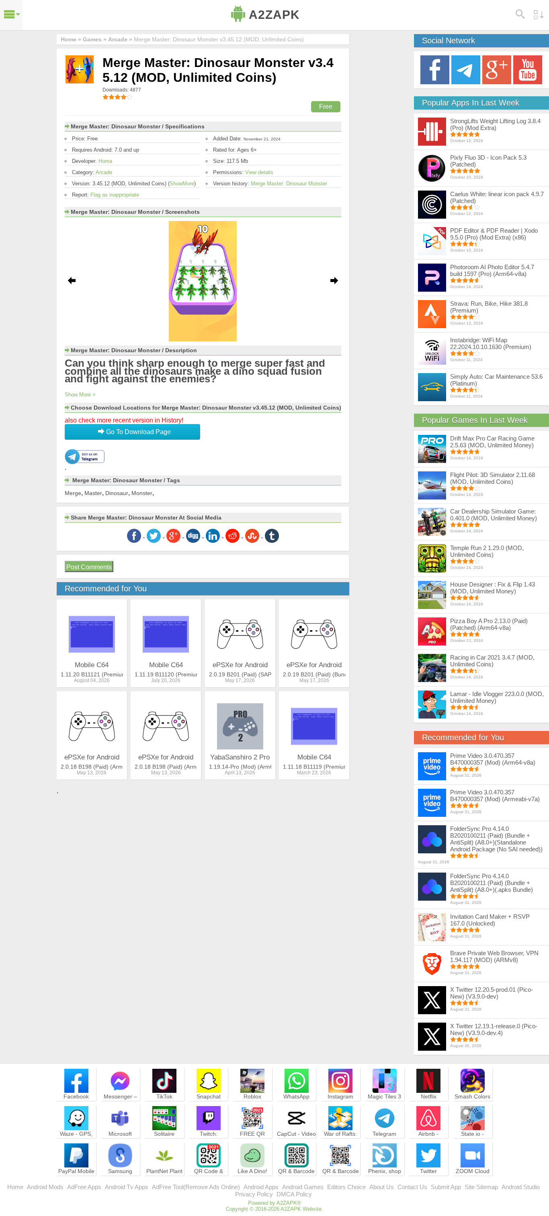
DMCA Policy (294, 1194)
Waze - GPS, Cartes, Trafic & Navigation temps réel (76, 1145)
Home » (71, 39)
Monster (141, 493)
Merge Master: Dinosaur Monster (289, 184)
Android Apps (261, 1187)
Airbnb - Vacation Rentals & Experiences (428, 1145)
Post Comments (89, 567)
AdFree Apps (84, 1187)
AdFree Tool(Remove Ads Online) (196, 1187)
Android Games (303, 1187)
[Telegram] (465, 69)
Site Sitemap (481, 1187)
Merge (73, 493)
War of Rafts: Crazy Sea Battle (340, 1141)
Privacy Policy (254, 1194)
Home (15, 1187)
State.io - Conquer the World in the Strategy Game (472, 1145)
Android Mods (45, 1187)
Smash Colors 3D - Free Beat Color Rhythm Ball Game (473, 1107)
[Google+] (496, 69)
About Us (381, 1187)
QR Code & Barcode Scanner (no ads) (208, 1182)
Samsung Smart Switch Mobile (120, 1178)
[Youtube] (527, 69)
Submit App (446, 1187)
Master (93, 493)
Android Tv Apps (126, 1187)
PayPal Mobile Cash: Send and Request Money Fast (76, 1182)
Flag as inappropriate (114, 195)
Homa (105, 161)
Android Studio (521, 1187)
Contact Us (412, 1187)
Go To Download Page (137, 431)
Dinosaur (116, 493)
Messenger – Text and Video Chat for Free (120, 1103)
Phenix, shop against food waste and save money (384, 1182)
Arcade (104, 172)
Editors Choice (346, 1187)
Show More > (80, 395)
